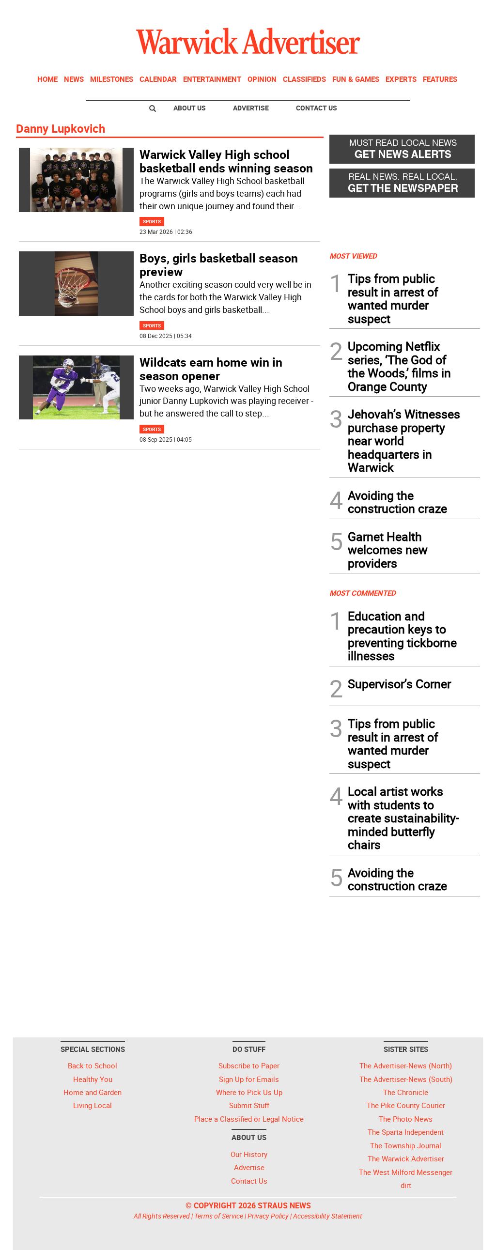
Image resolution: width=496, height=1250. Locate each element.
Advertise (251, 107)
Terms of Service (218, 1215)
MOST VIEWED (353, 256)
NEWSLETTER (402, 11)
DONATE (456, 11)
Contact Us (316, 107)
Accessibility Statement (327, 1215)
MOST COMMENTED (362, 593)
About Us (189, 107)
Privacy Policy (268, 1215)
